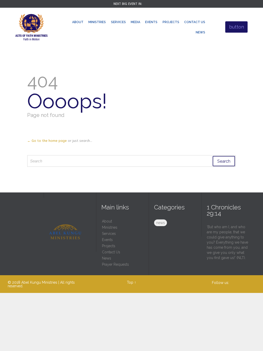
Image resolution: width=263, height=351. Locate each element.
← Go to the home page (47, 141)
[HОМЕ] (65, 22)
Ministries (109, 227)
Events (107, 240)
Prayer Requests (115, 264)
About (107, 221)
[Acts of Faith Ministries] (31, 27)
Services (109, 234)
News (106, 258)
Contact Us (111, 252)
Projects (108, 246)
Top (130, 282)
